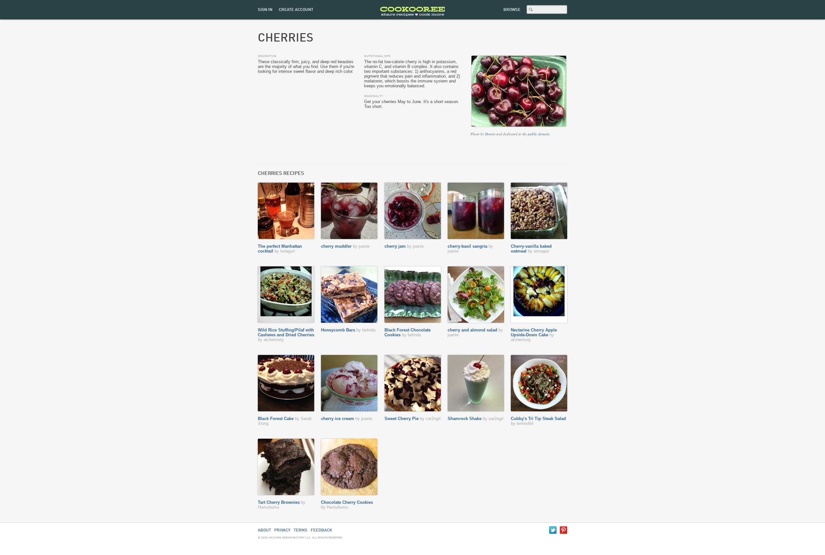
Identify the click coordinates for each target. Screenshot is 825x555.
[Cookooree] (412, 17)
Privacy (282, 530)
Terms (300, 530)
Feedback (321, 530)
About (264, 530)
